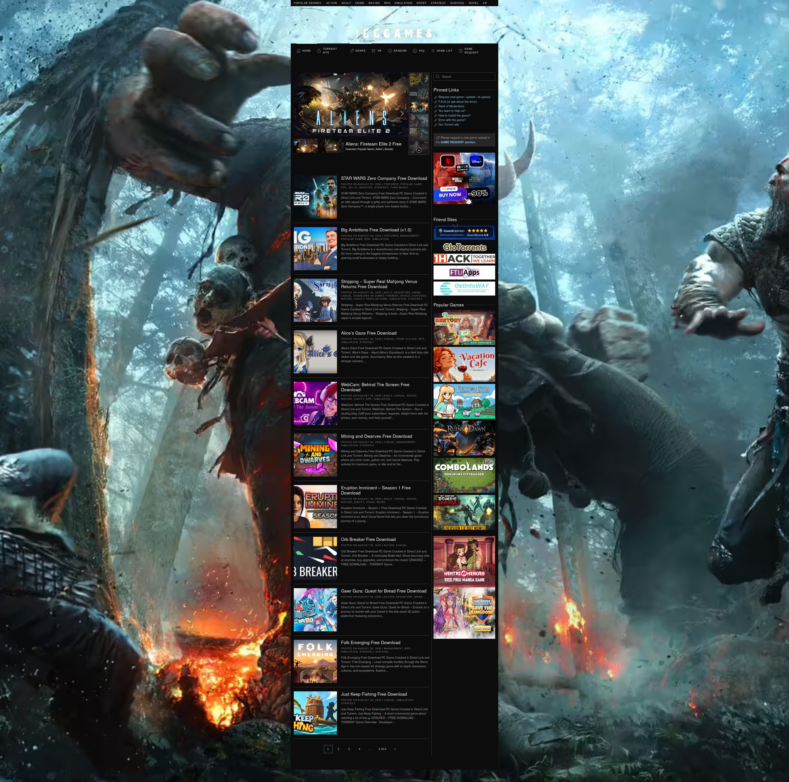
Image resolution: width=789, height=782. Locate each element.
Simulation (403, 3)
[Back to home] (394, 24)
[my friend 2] (464, 246)
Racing (374, 3)
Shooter (366, 187)
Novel (474, 3)
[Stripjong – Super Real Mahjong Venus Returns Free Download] (315, 300)
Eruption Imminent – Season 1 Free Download (376, 490)
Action (331, 3)
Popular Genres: (308, 3)
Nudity (359, 299)
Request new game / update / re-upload (464, 97)
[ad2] (462, 561)
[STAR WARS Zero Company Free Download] (315, 197)
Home (306, 50)
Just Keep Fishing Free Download (374, 694)
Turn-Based (399, 187)
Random (400, 50)
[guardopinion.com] (464, 232)
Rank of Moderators (451, 106)
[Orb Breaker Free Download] (315, 558)
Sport (421, 3)
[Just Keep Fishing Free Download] (315, 712)
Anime (360, 3)
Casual (346, 296)
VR (485, 3)
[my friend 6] (464, 272)
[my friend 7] (464, 288)
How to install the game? (454, 115)
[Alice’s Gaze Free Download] (315, 351)
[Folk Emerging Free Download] (315, 661)
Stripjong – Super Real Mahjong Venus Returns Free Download (379, 283)
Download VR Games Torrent (376, 296)
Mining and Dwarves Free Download (376, 436)
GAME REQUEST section (458, 142)
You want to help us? (452, 111)
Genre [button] (360, 50)
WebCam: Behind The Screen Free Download (375, 387)
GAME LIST (445, 50)
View (464, 326)
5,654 (383, 749)
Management (409, 235)
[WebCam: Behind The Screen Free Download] (315, 403)
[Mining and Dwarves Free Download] (315, 455)
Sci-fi (353, 187)
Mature (346, 299)
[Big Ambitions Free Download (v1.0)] (315, 248)
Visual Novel (376, 502)
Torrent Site (330, 50)
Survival (457, 3)
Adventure (402, 292)
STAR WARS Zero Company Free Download (384, 178)
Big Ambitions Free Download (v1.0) (376, 229)
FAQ (422, 50)
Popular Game (411, 184)
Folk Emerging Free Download (370, 642)
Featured (391, 184)
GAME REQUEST (472, 50)
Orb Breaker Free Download (368, 539)
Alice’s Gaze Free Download (369, 333)
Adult (346, 3)
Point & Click (407, 339)
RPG (387, 3)
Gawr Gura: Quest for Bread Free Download (384, 591)
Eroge (405, 296)
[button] (351, 113)
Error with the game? (452, 120)
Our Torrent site (448, 124)
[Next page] (395, 749)
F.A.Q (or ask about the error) (457, 101)
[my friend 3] (464, 258)
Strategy (438, 3)
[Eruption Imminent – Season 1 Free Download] (315, 506)
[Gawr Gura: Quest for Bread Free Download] (315, 609)
